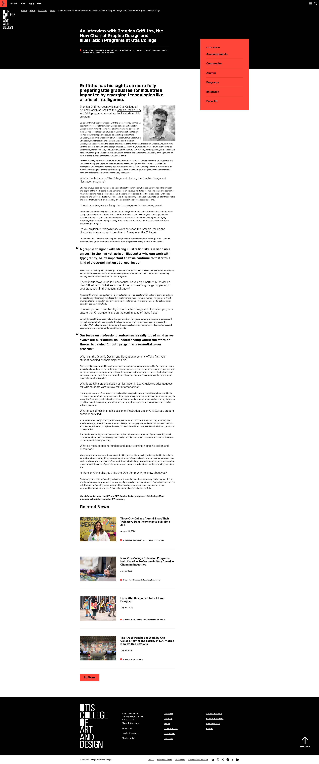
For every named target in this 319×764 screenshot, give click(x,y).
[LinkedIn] (237, 759)
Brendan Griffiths (90, 107)
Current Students (214, 713)
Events (167, 723)
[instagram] (217, 759)
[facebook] (227, 759)
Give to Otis (169, 733)
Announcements (217, 54)
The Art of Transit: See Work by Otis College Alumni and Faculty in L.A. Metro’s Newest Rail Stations (147, 641)
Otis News (168, 713)
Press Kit (212, 101)
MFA (87, 113)
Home (24, 10)
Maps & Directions (130, 723)
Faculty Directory (130, 733)
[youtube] (212, 759)
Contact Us (127, 728)
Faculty (151, 540)
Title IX (151, 759)
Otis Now (42, 10)
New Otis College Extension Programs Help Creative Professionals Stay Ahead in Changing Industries (147, 561)
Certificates (134, 580)
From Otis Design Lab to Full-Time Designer (142, 599)
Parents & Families (214, 718)
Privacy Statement (164, 759)
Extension (212, 91)
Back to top (305, 746)
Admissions (128, 540)
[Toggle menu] (310, 3)
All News (89, 677)
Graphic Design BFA (129, 110)
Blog (145, 540)
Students (161, 619)
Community (214, 63)
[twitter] (222, 759)
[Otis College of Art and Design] (3, 3)
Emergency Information (198, 759)
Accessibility (180, 759)
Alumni (211, 72)
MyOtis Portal (128, 738)
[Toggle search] (315, 3)
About (32, 10)
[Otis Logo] (9, 19)
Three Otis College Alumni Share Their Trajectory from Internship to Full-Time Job (145, 522)
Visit (23, 3)
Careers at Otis (171, 728)
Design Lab (141, 619)
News (52, 10)
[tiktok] (232, 759)
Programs (212, 82)
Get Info (14, 3)
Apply (31, 3)
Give (39, 3)
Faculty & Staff (213, 723)
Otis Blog (168, 718)
